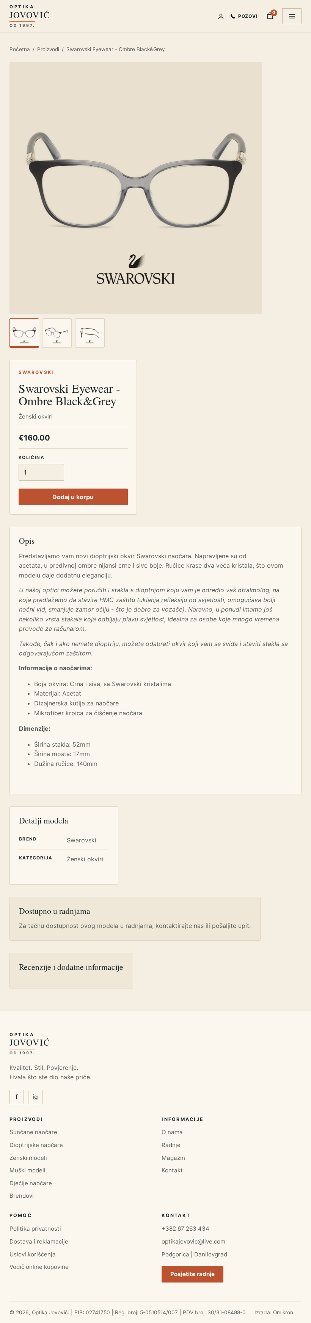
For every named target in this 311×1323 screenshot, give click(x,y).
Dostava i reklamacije (38, 1241)
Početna (19, 49)
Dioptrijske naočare (36, 1145)
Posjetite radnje (192, 1274)
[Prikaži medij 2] (57, 333)
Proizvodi (48, 49)
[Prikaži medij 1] (24, 333)
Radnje (171, 1145)
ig (35, 1096)
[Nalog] (221, 16)
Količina (31, 457)
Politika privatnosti (35, 1228)
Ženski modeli (28, 1157)
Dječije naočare (30, 1183)
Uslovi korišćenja (32, 1254)
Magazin (173, 1157)
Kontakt (172, 1170)
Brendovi (21, 1195)
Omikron (283, 1312)
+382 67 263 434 (185, 1228)
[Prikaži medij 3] (90, 333)
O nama (172, 1132)
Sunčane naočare (33, 1132)
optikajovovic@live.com (193, 1241)
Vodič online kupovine (39, 1266)
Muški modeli (27, 1170)
